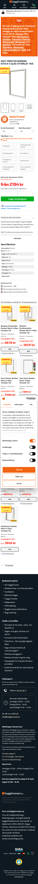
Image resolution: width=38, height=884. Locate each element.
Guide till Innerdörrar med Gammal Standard (19, 669)
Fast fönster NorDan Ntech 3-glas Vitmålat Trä (9, 380)
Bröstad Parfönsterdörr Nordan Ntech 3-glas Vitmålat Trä (28, 329)
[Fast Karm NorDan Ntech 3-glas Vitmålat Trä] (34, 366)
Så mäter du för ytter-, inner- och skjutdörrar (18, 626)
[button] (19, 862)
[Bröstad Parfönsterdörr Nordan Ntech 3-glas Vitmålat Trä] (32, 320)
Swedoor (7, 47)
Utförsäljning (10, 606)
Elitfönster (23, 36)
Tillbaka (8, 565)
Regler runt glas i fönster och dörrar (17, 632)
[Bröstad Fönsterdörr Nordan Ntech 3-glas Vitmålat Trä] (14, 320)
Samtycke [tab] (7, 404)
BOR (24, 49)
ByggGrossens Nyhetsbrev (16, 609)
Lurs (5, 52)
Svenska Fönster (21, 39)
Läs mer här (14, 124)
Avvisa (19, 483)
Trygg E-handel (11, 598)
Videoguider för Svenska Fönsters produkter (19, 662)
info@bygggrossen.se (11, 717)
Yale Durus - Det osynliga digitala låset (18, 642)
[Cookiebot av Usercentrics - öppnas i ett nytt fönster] (27, 398)
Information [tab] (19, 404)
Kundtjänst (9, 592)
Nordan (12, 248)
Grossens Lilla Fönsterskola (16, 638)
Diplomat (18, 47)
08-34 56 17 (18, 11)
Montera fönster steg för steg (17, 657)
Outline (7, 39)
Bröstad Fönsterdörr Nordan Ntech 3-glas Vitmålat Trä (9, 328)
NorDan (7, 44)
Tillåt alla (19, 470)
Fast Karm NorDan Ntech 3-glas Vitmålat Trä (27, 380)
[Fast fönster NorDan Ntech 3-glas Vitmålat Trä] (14, 372)
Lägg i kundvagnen (17, 199)
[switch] (33, 447)
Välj (9, 349)
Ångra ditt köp (10, 612)
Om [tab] (31, 404)
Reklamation (10, 602)
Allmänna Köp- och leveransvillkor (19, 588)
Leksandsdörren (11, 49)
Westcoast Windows (14, 41)
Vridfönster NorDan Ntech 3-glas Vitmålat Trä (9, 528)
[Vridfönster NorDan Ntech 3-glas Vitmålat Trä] (14, 520)
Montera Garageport (13, 654)
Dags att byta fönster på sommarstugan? (15, 649)
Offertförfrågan (11, 595)
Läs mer (17, 238)
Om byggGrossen (12, 585)
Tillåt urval (19, 476)
